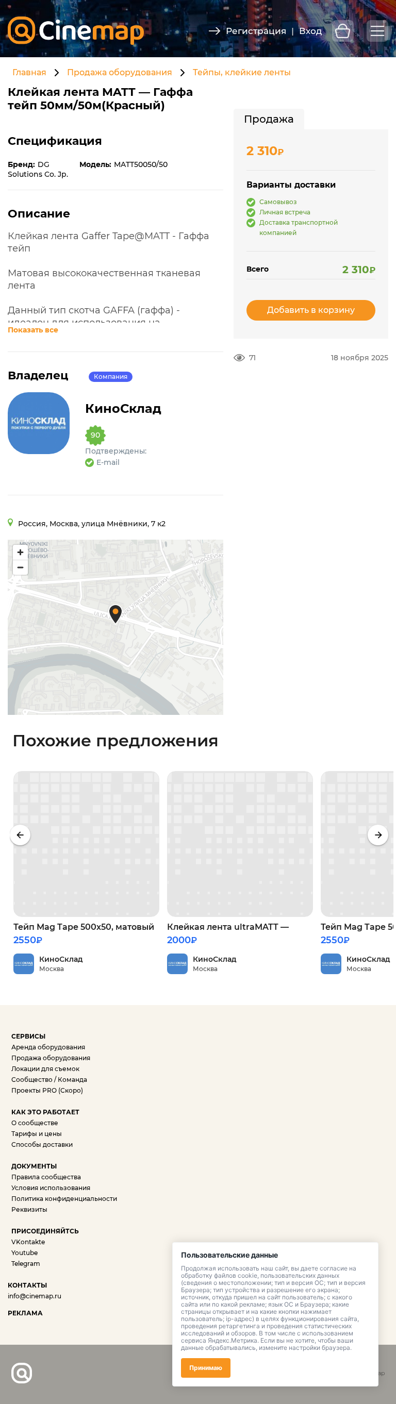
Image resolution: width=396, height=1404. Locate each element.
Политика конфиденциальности (64, 1198)
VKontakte (28, 1242)
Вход (310, 31)
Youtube (24, 1253)
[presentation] (20, 835)
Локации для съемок (45, 1069)
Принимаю (205, 1368)
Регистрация (256, 31)
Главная (29, 72)
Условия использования (50, 1188)
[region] (115, 627)
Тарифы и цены (36, 1134)
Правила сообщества (46, 1177)
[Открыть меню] (377, 31)
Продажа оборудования (119, 72)
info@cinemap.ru (34, 1296)
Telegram (25, 1263)
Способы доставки (42, 1144)
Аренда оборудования (48, 1047)
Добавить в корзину (311, 310)
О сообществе (34, 1123)
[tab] (269, 119)
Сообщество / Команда (49, 1079)
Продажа (269, 119)
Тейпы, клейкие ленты (242, 72)
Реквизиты (29, 1209)
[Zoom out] (20, 567)
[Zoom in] (20, 552)
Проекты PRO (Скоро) (47, 1090)
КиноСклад (123, 409)
